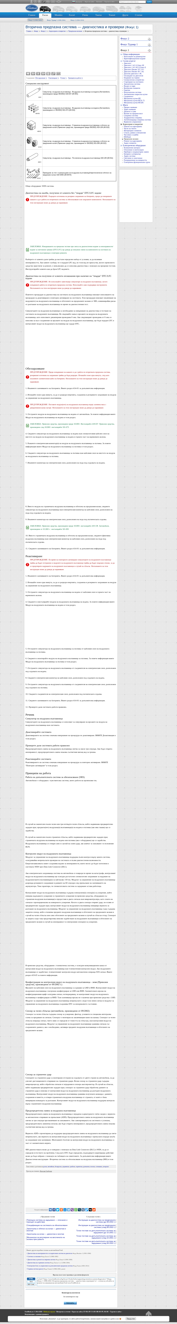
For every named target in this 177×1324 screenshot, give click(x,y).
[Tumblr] (83, 1209)
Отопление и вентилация (134, 150)
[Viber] (72, 1209)
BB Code (31, 1284)
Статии (138, 15)
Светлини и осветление (133, 158)
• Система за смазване (42, 1256)
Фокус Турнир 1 (56, 20)
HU (107, 1312)
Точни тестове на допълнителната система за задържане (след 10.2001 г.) (95, 1237)
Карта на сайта (89, 1)
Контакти (99, 1)
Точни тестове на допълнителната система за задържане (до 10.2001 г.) (95, 1232)
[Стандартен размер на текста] (38, 73)
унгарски (106, 1166)
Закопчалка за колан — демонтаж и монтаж (45, 1234)
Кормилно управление (132, 122)
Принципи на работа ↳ (75, 78)
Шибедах (127, 137)
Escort (72, 15)
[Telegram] (68, 1209)
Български (79, 1)
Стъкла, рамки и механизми (135, 133)
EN (84, 1312)
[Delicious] (86, 1209)
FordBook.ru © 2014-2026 (33, 1312)
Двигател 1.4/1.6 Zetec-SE (134, 65)
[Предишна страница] (28, 73)
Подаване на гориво (132, 78)
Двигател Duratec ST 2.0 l (134, 69)
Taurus (98, 15)
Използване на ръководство (135, 57)
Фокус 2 (77, 20)
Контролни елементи (132, 88)
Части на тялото (130, 129)
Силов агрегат (129, 61)
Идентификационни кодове (134, 59)
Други (125, 15)
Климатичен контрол (132, 148)
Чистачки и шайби (131, 135)
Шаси (125, 105)
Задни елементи (130, 143)
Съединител (128, 96)
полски (92, 1166)
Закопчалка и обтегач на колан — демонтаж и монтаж (46, 1230)
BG (87, 1312)
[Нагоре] (148, 1314)
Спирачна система (131, 116)
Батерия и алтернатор (132, 154)
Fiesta (85, 15)
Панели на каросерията (133, 126)
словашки (99, 1166)
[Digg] (90, 1209)
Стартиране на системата (133, 82)
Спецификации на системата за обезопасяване (47, 1225)
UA (92, 1312)
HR (97, 1312)
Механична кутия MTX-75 (134, 101)
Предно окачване (130, 107)
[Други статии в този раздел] (48, 73)
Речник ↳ (63, 78)
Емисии (127, 90)
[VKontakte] (50, 1209)
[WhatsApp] (75, 1209)
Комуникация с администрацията (37, 1314)
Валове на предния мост (133, 114)
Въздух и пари (129, 86)
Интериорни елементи (132, 131)
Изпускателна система (132, 92)
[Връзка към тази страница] (53, 73)
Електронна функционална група (137, 162)
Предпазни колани (131, 139)
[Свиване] (149, 50)
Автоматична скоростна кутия (135, 94)
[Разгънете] (149, 39)
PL (103, 1312)
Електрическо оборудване (134, 145)
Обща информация (131, 54)
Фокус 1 (35, 20)
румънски (86, 1166)
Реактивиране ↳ (53, 78)
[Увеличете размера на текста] (43, 73)
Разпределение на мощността (135, 160)
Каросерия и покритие (133, 124)
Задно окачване (130, 109)
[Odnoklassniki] (61, 1209)
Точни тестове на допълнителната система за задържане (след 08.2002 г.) (95, 1242)
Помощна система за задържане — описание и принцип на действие (47, 1221)
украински (65, 1166)
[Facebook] (54, 1209)
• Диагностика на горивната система (48, 1263)
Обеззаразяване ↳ (41, 78)
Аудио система (129, 156)
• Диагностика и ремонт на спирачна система (49, 1260)
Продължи (131, 1319)
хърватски (79, 1166)
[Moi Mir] (64, 1209)
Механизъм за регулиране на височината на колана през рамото (46, 1238)
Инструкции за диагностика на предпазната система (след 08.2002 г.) (96, 1226)
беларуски (58, 1166)
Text (31, 1282)
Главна (31, 15)
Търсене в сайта (109, 1)
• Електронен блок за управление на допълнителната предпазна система (58, 1266)
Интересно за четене (63, 1312)
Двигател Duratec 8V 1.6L (134, 72)
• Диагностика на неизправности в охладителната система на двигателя (59, 1253)
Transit (112, 15)
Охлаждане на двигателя (133, 76)
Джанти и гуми (130, 111)
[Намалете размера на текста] (33, 73)
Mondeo (58, 15)
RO (100, 1312)
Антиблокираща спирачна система (137, 120)
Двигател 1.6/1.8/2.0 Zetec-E (135, 67)
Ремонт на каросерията (133, 141)
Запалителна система (132, 84)
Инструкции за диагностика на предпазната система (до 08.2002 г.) (96, 1221)
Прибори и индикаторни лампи (136, 152)
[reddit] (93, 1209)
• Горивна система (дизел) (46, 1269)
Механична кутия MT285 (134, 103)
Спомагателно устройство (134, 80)
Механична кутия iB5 (132, 99)
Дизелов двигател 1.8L (133, 74)
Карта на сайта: (77, 1312)
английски (51, 1166)
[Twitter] (57, 1209)
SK (105, 1312)
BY (90, 1312)
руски (45, 1166)
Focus (45, 15)
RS (95, 1312)
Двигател (127, 63)
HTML (31, 1279)
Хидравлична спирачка (133, 118)
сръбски (72, 1166)
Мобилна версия (49, 1312)
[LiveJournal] (79, 1209)
